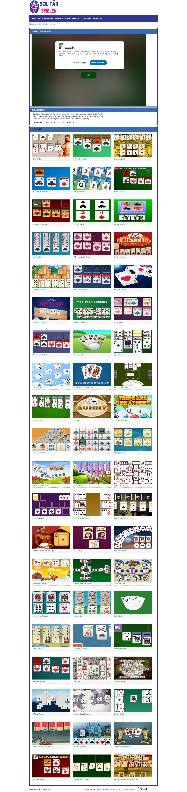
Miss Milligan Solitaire (81, 779)
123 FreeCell (37, 257)
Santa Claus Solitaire (40, 583)
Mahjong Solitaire (120, 681)
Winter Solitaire (38, 387)
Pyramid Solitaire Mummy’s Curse (126, 779)
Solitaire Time (119, 192)
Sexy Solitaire (37, 159)
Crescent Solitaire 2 (121, 551)
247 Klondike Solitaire (40, 192)
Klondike (48, 18)
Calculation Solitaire (81, 649)
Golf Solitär (118, 616)
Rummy (76, 420)
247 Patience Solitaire (40, 355)
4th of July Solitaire (80, 290)
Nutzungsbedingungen (127, 789)
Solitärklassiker (119, 257)
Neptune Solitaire (80, 747)
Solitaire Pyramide (39, 453)
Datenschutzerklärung (110, 789)
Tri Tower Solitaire (39, 290)
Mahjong (97, 18)
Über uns (98, 789)
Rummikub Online (39, 322)
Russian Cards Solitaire (82, 714)
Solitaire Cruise (119, 583)
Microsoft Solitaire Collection (83, 387)
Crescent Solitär (119, 159)
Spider (58, 18)
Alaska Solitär (37, 420)
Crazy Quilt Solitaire (121, 485)
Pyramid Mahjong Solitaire (83, 583)
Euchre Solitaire (119, 224)
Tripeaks (86, 18)
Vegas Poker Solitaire (40, 616)
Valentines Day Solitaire (82, 257)
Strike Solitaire (79, 485)
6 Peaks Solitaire (39, 714)
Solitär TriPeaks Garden (41, 485)
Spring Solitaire (119, 453)
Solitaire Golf (78, 616)
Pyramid (66, 18)
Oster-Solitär (118, 322)
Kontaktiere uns (88, 789)
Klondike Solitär (38, 779)
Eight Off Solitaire (120, 290)
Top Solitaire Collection (122, 747)
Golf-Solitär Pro (79, 355)
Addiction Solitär (79, 322)
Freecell (76, 18)
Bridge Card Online (121, 387)
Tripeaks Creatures (120, 420)
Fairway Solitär (79, 192)
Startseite (37, 18)
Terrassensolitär (38, 518)
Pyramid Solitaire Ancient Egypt (43, 551)
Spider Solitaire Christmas (42, 747)
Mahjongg (77, 681)
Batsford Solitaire (120, 649)
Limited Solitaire (119, 714)
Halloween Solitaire (121, 518)
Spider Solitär (119, 355)
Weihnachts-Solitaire (40, 224)
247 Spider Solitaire (80, 159)
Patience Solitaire (39, 681)
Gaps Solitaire (78, 453)
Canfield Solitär (79, 224)
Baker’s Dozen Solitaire (82, 518)
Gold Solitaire (37, 649)
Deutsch (143, 789)
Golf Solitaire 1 (79, 551)
